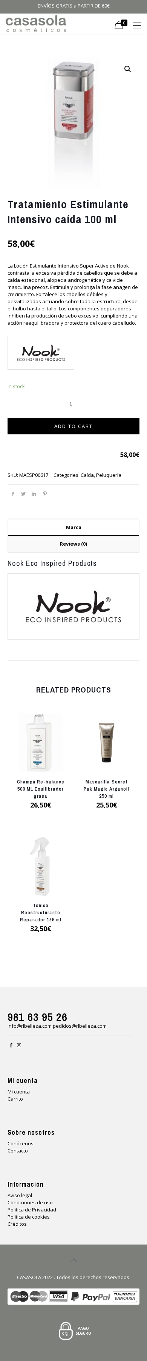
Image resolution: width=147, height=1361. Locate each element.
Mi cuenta (19, 1091)
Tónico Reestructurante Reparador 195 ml (40, 912)
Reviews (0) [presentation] (73, 543)
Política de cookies (29, 1216)
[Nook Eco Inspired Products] (41, 354)
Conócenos (21, 1143)
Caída (87, 475)
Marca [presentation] (73, 527)
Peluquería (108, 475)
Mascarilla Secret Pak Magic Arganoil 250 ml (106, 789)
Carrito (15, 1098)
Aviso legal (20, 1195)
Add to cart (73, 426)
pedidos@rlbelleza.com (80, 1025)
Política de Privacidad (32, 1209)
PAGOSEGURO (83, 1331)
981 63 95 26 (37, 1016)
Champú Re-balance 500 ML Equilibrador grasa (40, 789)
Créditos (17, 1223)
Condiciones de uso (30, 1202)
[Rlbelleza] (36, 23)
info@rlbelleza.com (30, 1025)
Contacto (18, 1150)
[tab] (73, 527)
